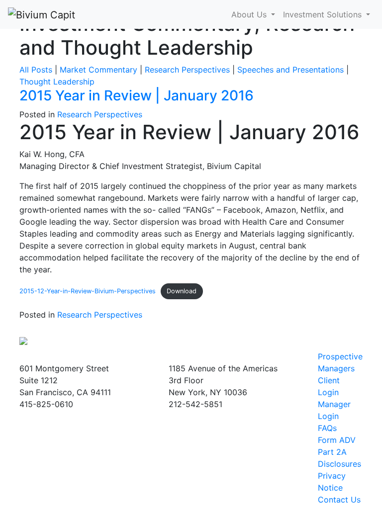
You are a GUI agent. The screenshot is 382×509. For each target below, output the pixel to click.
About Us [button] (250, 14)
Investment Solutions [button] (323, 14)
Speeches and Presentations (290, 70)
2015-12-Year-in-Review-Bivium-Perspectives (87, 291)
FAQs (327, 428)
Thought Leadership (57, 81)
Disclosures (339, 464)
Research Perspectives (187, 70)
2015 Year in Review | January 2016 (136, 95)
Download (181, 291)
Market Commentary (98, 70)
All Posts (35, 70)
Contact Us (339, 500)
